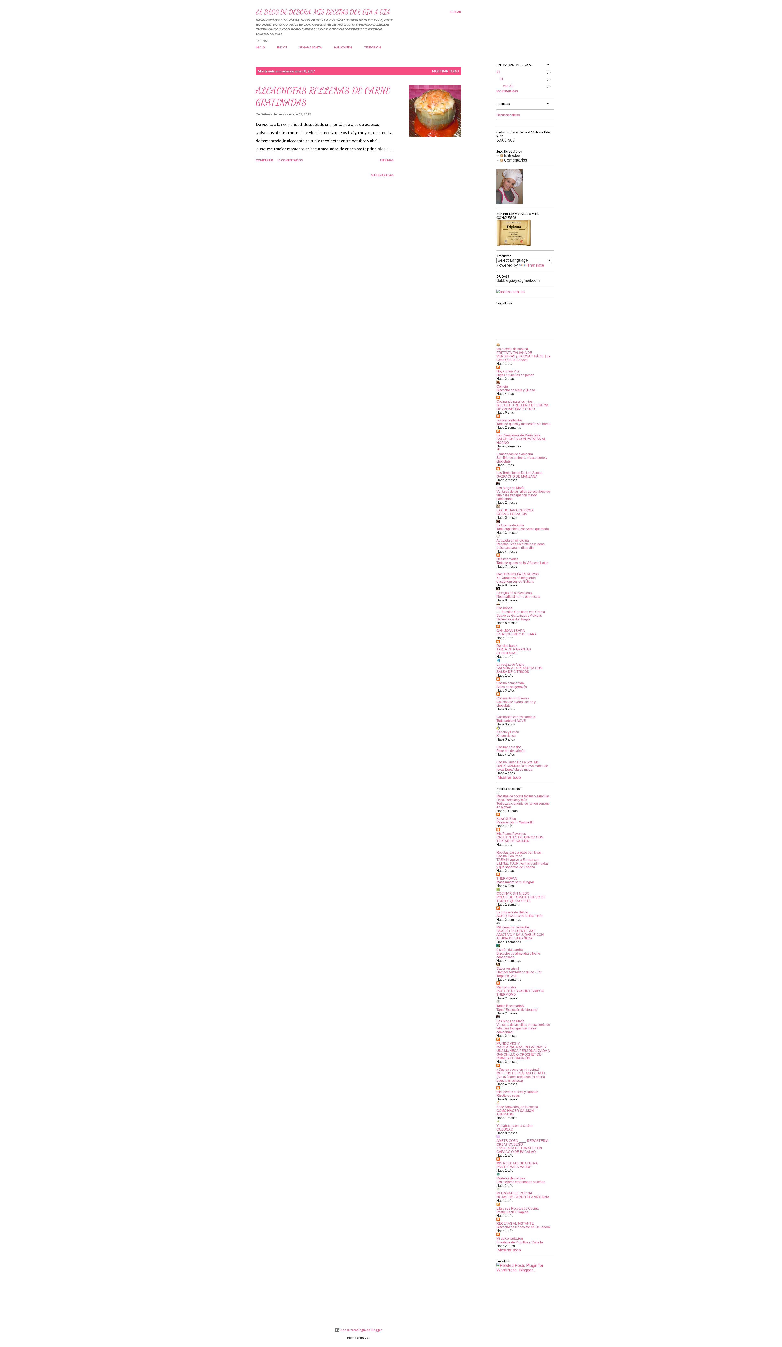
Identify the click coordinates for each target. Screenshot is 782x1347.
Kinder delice (506, 735)
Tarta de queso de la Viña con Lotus (522, 563)
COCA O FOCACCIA (511, 514)
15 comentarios (290, 160)
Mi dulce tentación (509, 1238)
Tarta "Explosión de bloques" (517, 1009)
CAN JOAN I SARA (510, 630)
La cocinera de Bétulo (512, 912)
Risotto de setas (508, 1095)
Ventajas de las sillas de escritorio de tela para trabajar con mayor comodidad (523, 495)
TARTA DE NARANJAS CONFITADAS (513, 651)
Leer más (386, 160)
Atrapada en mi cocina (512, 540)
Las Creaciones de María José (518, 435)
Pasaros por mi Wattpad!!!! (515, 822)
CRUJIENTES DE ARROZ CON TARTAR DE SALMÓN (519, 839)
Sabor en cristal (507, 968)
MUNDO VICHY (508, 1043)
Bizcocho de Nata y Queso (515, 390)
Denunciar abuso (508, 115)
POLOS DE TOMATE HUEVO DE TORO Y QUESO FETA (521, 899)
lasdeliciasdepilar (509, 420)
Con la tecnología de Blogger (361, 1330)
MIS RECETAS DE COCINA (517, 1163)
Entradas (511, 155)
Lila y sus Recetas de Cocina (517, 1208)
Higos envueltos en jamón (515, 375)
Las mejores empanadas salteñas (520, 1182)
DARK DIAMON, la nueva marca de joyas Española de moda (522, 767)
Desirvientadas (507, 559)
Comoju (502, 386)
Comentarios (515, 160)
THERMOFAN (506, 878)
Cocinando (504, 608)
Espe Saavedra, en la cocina (517, 1107)
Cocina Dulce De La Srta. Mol (517, 762)
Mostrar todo (445, 71)
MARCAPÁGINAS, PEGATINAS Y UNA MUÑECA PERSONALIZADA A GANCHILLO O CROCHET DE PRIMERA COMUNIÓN (523, 1052)
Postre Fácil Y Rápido (512, 1212)
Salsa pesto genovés (511, 687)
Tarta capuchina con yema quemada (522, 529)
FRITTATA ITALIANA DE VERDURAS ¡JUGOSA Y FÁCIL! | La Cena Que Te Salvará (523, 356)
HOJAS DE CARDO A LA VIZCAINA (522, 1197)
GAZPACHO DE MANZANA (516, 476)
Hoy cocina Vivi (507, 371)
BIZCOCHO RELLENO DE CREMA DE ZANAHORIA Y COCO (522, 407)
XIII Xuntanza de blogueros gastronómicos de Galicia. (516, 579)
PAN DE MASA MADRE (514, 1167)
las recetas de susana (512, 349)
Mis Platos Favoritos (511, 833)
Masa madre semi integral (515, 882)
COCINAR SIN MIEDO (512, 893)
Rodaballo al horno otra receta (518, 596)
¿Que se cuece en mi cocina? (517, 1069)
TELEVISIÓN (372, 47)
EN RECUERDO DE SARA (516, 634)
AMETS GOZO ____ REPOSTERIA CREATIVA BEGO (522, 1142)
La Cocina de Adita (510, 525)
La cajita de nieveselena (514, 593)
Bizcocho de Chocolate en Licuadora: (523, 1227)
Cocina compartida (510, 683)
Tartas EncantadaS (510, 1006)
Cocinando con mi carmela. (516, 717)
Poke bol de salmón (510, 751)
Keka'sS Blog (506, 818)
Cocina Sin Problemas (512, 698)
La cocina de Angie (510, 664)
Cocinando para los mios (514, 401)
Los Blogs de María (510, 488)
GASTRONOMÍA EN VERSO (517, 574)
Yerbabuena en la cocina (514, 1125)
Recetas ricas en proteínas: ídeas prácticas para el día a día (520, 545)
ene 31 (508, 86)
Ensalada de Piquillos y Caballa (519, 1242)
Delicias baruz (506, 645)
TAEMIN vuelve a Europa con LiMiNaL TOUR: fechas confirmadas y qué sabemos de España (522, 863)
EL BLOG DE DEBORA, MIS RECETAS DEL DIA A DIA (323, 12)
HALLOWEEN (343, 47)
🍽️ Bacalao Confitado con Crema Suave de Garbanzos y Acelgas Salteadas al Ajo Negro (520, 615)
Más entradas (382, 175)
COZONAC (504, 1129)
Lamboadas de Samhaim (514, 454)
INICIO (260, 47)
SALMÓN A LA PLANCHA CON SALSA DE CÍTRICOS (519, 670)
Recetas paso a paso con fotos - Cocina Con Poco (519, 854)
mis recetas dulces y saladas (517, 1092)
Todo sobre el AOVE (511, 720)
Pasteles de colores (510, 1178)
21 (498, 72)
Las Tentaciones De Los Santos (519, 473)
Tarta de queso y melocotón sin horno (523, 424)
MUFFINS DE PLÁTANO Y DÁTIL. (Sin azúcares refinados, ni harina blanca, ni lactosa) (521, 1076)
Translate (535, 265)
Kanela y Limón (507, 732)
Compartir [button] (264, 160)
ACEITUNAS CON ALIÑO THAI (519, 916)
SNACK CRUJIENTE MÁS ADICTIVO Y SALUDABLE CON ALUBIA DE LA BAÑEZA (520, 934)
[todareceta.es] (510, 292)
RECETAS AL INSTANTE (515, 1223)
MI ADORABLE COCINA (514, 1193)
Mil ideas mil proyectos (512, 927)
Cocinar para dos (508, 747)
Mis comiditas (506, 987)
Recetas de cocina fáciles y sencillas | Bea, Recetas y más (523, 798)
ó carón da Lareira (509, 949)
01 (501, 79)
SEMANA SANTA (310, 47)
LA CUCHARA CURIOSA (515, 510)
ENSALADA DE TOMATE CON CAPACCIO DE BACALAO (519, 1150)
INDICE (282, 47)
